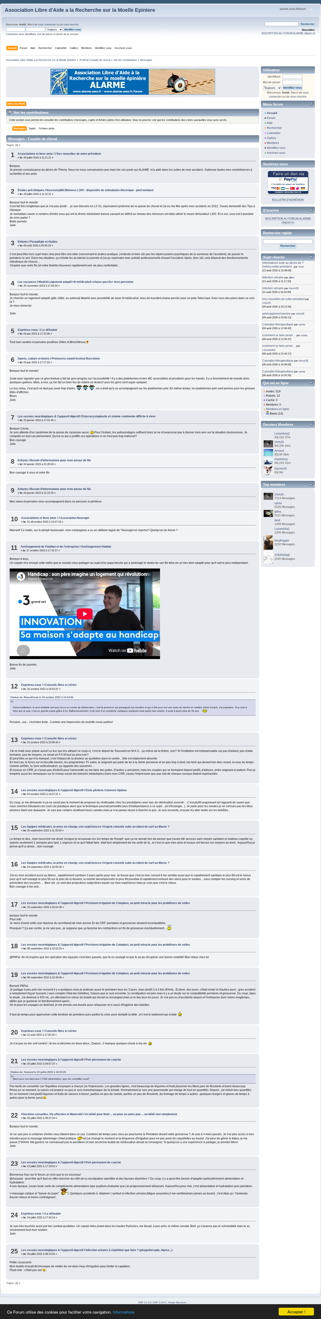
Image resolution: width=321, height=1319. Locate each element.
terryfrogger (281, 540)
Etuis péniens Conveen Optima (106, 790)
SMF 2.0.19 (144, 1302)
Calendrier (274, 133)
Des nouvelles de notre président (79, 153)
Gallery (271, 138)
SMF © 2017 (160, 1302)
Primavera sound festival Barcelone (76, 358)
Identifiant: (274, 76)
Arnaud (279, 450)
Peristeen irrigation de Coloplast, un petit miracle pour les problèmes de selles (138, 903)
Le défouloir (49, 330)
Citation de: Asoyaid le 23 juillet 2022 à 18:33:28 (38, 1072)
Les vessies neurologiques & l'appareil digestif (49, 416)
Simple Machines (177, 1302)
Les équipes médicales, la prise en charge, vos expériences (61, 826)
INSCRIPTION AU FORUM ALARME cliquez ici (288, 33)
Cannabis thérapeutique (277, 324)
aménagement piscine (276, 313)
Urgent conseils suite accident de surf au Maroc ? (136, 826)
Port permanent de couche (103, 1059)
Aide (270, 123)
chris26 (266, 302)
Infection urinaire (273, 277)
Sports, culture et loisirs (34, 358)
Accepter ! (296, 1312)
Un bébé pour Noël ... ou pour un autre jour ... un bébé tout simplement (131, 1114)
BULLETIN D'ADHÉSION (288, 199)
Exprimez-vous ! (28, 330)
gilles (291, 277)
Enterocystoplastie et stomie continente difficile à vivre (119, 416)
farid (277, 520)
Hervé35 (294, 288)
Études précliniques (31, 190)
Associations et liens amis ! (36, 153)
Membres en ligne (277, 409)
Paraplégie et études (44, 241)
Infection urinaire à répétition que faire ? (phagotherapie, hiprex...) (129, 1250)
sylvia (301, 324)
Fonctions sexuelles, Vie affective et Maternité (52, 1114)
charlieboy (281, 459)
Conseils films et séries (61, 685)
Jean (301, 266)
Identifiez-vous (276, 148)
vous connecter (47, 24)
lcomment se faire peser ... (279, 335)
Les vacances (27, 282)
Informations (124, 1312)
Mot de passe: (272, 82)
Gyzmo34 (280, 468)
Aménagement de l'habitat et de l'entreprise (50, 546)
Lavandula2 (268, 349)
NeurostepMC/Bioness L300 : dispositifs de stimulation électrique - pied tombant (99, 190)
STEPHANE (282, 555)
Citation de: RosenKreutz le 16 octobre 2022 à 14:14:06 (41, 697)
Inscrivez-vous (276, 152)
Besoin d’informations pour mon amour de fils (60, 460)
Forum (271, 118)
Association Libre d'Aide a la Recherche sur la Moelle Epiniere (80, 10)
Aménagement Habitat (96, 546)
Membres (273, 143)
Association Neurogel (74, 518)
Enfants (23, 241)
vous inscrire (71, 24)
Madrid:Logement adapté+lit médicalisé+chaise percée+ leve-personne (86, 282)
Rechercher (274, 128)
